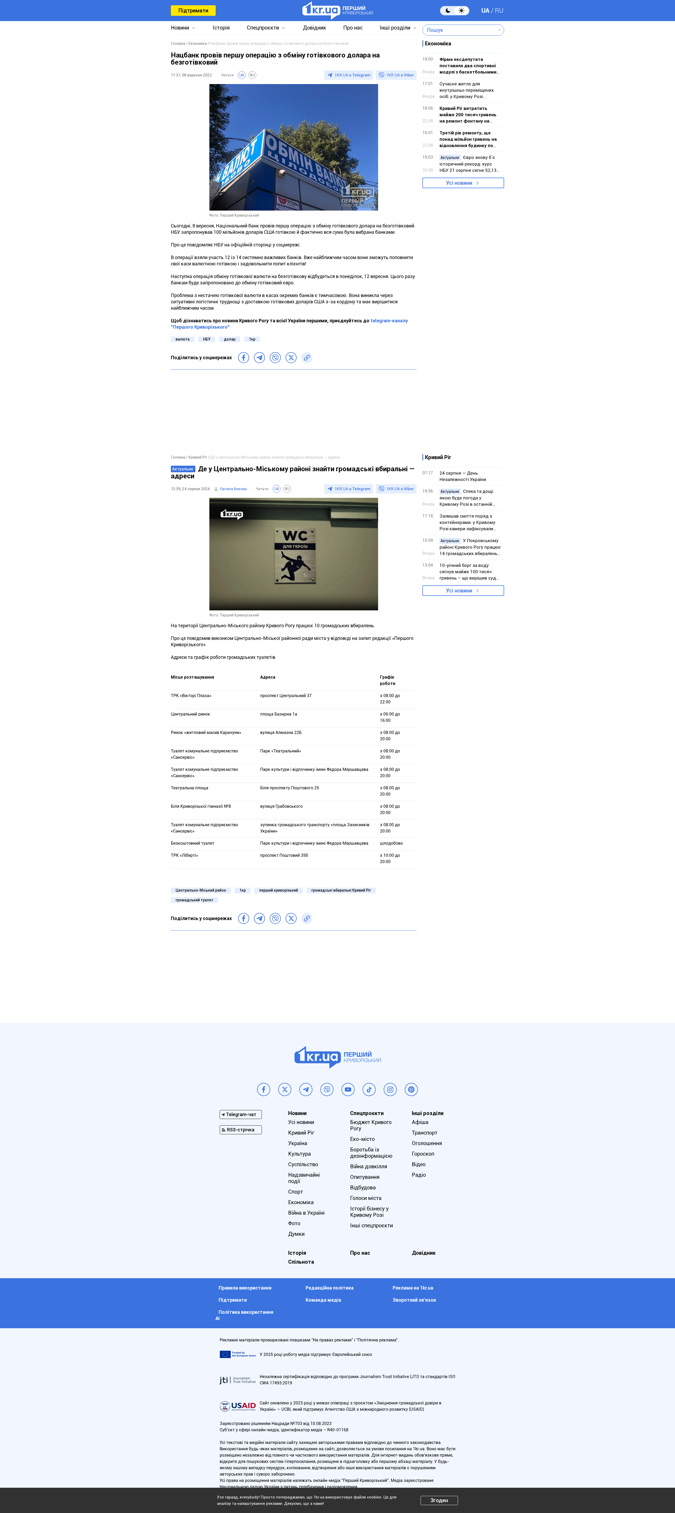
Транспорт (424, 1133)
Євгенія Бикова (233, 489)
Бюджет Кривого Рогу (371, 1125)
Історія (221, 28)
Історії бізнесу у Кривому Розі (369, 1211)
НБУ (206, 339)
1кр (252, 339)
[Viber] (275, 357)
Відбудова (363, 1187)
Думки (296, 1234)
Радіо (419, 1175)
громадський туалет (194, 900)
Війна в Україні (306, 1213)
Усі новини (459, 183)
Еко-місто (362, 1139)
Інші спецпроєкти (371, 1225)
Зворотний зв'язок (414, 1300)
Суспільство (303, 1164)
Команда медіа (323, 1300)
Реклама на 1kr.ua (413, 1288)
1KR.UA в (352, 75)
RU (499, 10)
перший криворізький (278, 890)
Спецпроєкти (263, 28)
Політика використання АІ (244, 1315)
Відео (419, 1164)
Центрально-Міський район (201, 890)
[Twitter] (291, 357)
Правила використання (245, 1288)
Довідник (314, 28)
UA (485, 10)
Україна (297, 1143)
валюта (183, 339)
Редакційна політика (330, 1288)
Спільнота (301, 1262)
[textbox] (459, 30)
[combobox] (459, 30)
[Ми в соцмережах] (263, 1089)
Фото (294, 1223)
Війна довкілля (368, 1166)
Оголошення (427, 1143)
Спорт (295, 1192)
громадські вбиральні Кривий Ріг (341, 890)
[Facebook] (243, 357)
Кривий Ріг (301, 1133)
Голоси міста (366, 1198)
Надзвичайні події (304, 1178)
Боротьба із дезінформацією (371, 1152)
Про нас (353, 28)
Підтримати (193, 10)
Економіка (301, 1202)
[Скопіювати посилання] (306, 357)
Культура (299, 1154)
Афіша (420, 1122)
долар (229, 339)
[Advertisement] (294, 412)
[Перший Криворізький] (337, 10)
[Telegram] (259, 357)
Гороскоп (423, 1154)
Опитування (364, 1177)
